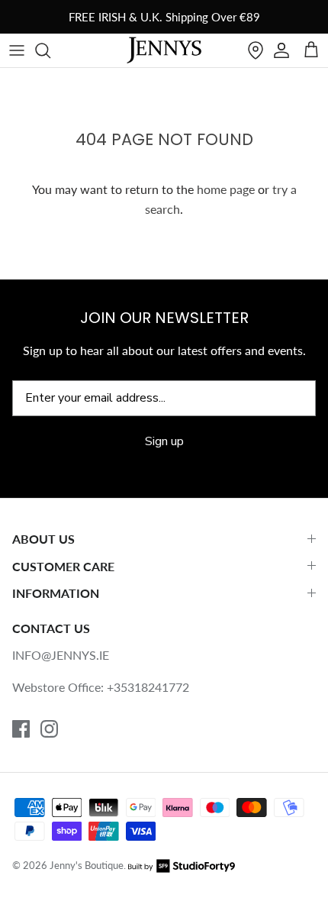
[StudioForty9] (181, 865)
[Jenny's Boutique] (164, 50)
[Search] (50, 50)
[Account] (281, 50)
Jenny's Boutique (87, 865)
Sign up (164, 441)
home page (226, 189)
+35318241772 (148, 687)
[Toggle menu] (17, 50)
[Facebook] (21, 729)
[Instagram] (49, 729)
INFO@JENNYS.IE (60, 655)
